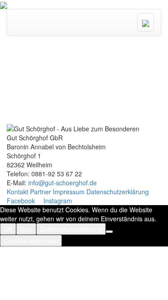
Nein (26, 228)
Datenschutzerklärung (117, 191)
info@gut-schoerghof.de (62, 182)
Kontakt (17, 191)
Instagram (57, 200)
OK (8, 228)
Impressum (69, 191)
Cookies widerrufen (31, 240)
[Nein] (109, 231)
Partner (40, 191)
